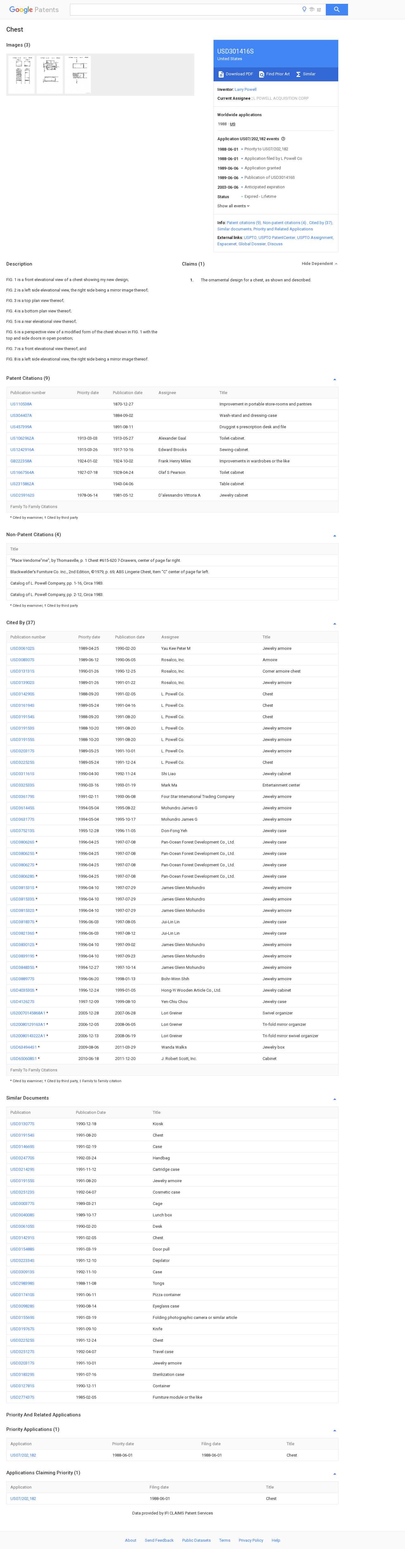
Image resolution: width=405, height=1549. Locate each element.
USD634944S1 (24, 1047)
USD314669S (22, 1146)
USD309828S (22, 1306)
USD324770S (22, 1158)
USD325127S (22, 1351)
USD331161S (22, 773)
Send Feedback (159, 1540)
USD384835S (22, 967)
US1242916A (22, 449)
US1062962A (22, 438)
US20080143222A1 (28, 1035)
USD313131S (22, 671)
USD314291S (22, 1237)
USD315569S (22, 1317)
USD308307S (22, 659)
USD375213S (22, 830)
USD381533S (22, 899)
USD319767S (22, 1328)
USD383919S (22, 956)
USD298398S (22, 1283)
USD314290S (22, 694)
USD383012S (22, 944)
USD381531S (22, 887)
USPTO (250, 237)
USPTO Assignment (315, 237)
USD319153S (22, 728)
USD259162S (22, 495)
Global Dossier (252, 243)
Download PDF (239, 74)
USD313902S (22, 682)
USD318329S (22, 1374)
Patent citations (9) (244, 222)
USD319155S (22, 739)
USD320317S (22, 751)
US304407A (21, 415)
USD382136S (22, 933)
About (130, 1540)
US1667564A (22, 472)
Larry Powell (246, 89)
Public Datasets (196, 1540)
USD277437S (22, 1397)
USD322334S (22, 1260)
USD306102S (22, 648)
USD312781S (22, 1385)
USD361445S (22, 808)
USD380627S (22, 864)
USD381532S (22, 910)
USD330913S (22, 1272)
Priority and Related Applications (283, 229)
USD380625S (22, 853)
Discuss (275, 243)
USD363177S (22, 819)
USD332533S (22, 785)
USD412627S (22, 1001)
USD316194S (22, 705)
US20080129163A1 (28, 1024)
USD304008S (22, 1215)
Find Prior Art (277, 74)
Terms (224, 1540)
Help (276, 1540)
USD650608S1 (24, 1058)
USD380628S (22, 876)
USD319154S (22, 716)
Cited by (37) (320, 222)
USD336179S (22, 796)
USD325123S (22, 1192)
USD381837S (22, 921)
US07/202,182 (23, 1455)
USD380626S (22, 842)
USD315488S (22, 1249)
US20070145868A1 (28, 1013)
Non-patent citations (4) (284, 222)
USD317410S (22, 1294)
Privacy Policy (251, 1540)
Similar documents (234, 229)
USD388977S (22, 978)
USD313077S (22, 1123)
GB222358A (21, 461)
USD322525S (22, 762)
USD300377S (22, 1203)
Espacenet (227, 243)
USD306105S (22, 1226)
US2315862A (22, 483)
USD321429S (22, 1169)
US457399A (21, 426)
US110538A (21, 404)
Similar (308, 74)
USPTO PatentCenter (277, 237)
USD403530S (22, 990)
